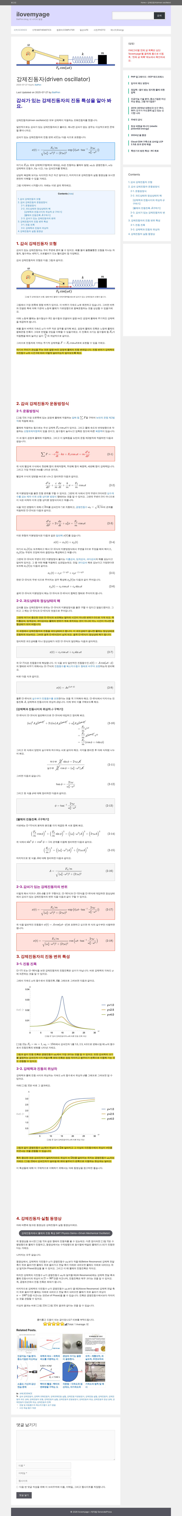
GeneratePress (105, 1512)
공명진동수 (81, 507)
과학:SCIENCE (20, 30)
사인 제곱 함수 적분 (27, 1408)
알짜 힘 (75, 417)
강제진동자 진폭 (44, 1402)
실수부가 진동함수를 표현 (45, 698)
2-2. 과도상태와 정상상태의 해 (35, 208)
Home (143, 2)
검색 (159, 15)
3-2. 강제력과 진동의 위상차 (34, 228)
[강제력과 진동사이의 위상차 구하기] (43, 211)
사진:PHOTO (99, 30)
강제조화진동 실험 (58, 1396)
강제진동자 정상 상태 (103, 1399)
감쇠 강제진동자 (26, 1396)
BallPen (56, 92)
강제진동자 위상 (86, 1399)
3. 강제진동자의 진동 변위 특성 (33, 221)
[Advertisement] (65, 381)
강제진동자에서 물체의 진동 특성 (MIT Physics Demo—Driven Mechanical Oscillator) (66, 1233)
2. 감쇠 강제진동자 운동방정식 (32, 202)
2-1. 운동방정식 (28, 205)
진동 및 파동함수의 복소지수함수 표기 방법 (37, 1405)
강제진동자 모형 (36, 1399)
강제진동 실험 (91, 1396)
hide (71, 194)
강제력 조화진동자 (42, 1396)
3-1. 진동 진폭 (28, 224)
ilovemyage (33, 14)
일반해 (59, 535)
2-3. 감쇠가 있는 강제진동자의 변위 (38, 218)
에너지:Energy (117, 30)
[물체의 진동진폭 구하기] (37, 215)
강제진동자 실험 (51, 1399)
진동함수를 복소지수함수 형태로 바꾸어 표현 (77, 666)
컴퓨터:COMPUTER (65, 30)
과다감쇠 (82, 562)
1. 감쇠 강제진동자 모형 (29, 199)
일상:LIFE (84, 30)
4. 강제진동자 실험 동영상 (30, 231)
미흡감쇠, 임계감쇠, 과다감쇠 (81, 559)
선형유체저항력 (32, 431)
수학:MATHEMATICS (41, 30)
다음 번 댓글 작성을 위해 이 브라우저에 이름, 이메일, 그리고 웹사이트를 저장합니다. (62, 1487)
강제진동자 (103, 1396)
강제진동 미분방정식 (75, 1396)
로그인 (13, 2)
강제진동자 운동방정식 (68, 1399)
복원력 (99, 431)
